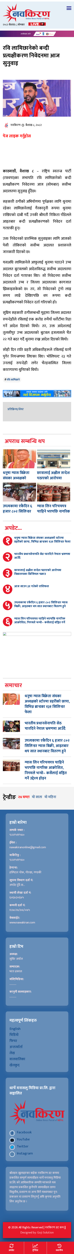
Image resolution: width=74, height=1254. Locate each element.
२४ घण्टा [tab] (24, 797)
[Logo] (37, 12)
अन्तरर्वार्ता (16, 1047)
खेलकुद (14, 1065)
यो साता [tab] (37, 797)
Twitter (22, 1146)
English (14, 1029)
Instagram (25, 1153)
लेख (12, 1053)
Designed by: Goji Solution (37, 1232)
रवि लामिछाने (13, 379)
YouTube (23, 1139)
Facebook (24, 1132)
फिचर (13, 1041)
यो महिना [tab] (50, 797)
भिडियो (14, 1035)
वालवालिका (17, 1059)
